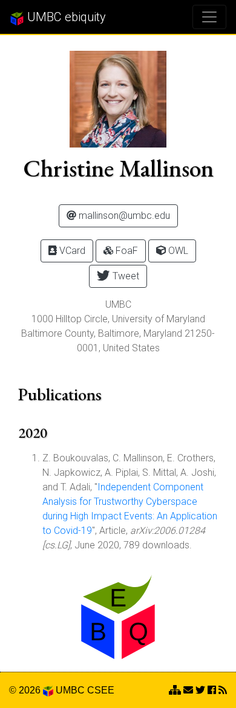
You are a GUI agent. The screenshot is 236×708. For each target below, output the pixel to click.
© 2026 (26, 690)
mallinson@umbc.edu (123, 215)
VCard (71, 250)
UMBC (70, 690)
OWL (177, 250)
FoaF (125, 250)
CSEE (100, 690)
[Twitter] (200, 690)
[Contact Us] (175, 690)
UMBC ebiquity (65, 17)
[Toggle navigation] (209, 17)
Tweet (124, 276)
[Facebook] (212, 690)
